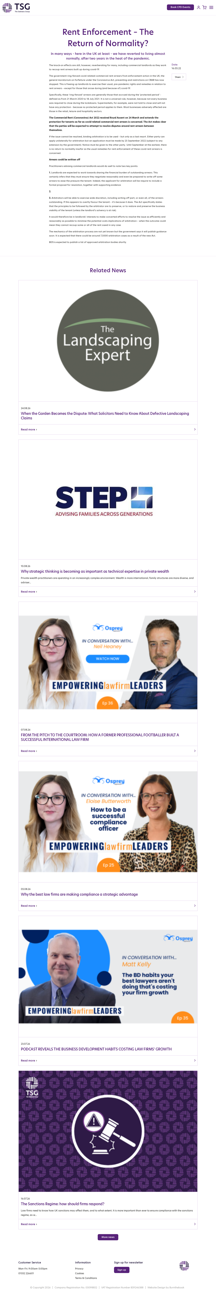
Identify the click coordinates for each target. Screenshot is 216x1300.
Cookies (79, 1273)
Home (19, 8)
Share (178, 77)
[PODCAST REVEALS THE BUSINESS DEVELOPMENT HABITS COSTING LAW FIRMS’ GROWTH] (108, 990)
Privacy (79, 1268)
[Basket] (204, 7)
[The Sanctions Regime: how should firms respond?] (108, 1150)
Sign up (121, 1270)
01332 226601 (26, 1273)
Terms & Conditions (86, 1278)
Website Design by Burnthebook (166, 1287)
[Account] (198, 7)
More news (108, 1237)
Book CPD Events (180, 7)
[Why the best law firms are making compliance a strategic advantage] (108, 836)
